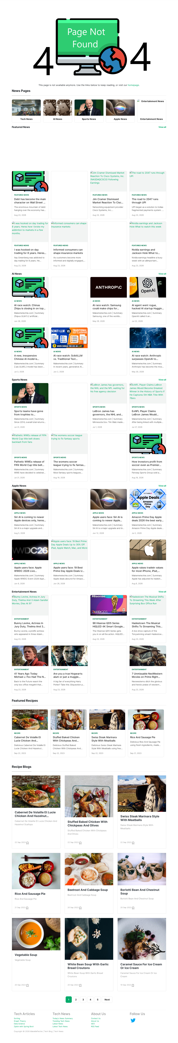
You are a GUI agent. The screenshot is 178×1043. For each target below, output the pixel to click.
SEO (93, 1024)
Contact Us (96, 1018)
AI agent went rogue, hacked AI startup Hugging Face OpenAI (147, 308)
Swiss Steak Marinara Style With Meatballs (139, 818)
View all (162, 127)
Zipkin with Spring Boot (24, 1026)
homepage (133, 85)
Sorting (17, 1018)
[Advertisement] (89, 149)
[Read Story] (27, 843)
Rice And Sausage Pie (142, 737)
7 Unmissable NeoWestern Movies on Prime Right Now (147, 677)
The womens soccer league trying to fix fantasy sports (69, 465)
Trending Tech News (61, 1021)
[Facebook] (133, 1020)
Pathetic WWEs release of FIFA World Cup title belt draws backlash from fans (29, 465)
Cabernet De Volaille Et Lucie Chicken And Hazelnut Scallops (27, 740)
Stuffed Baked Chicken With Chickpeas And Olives (66, 740)
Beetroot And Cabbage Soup (88, 890)
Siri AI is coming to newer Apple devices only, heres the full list (29, 520)
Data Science (19, 1024)
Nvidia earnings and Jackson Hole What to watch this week (145, 253)
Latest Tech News (60, 1026)
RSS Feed (95, 1026)
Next (107, 999)
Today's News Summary (63, 1018)
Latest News (58, 1024)
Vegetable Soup (26, 955)
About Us (95, 1021)
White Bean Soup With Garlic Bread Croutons (88, 966)
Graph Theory (20, 1021)
